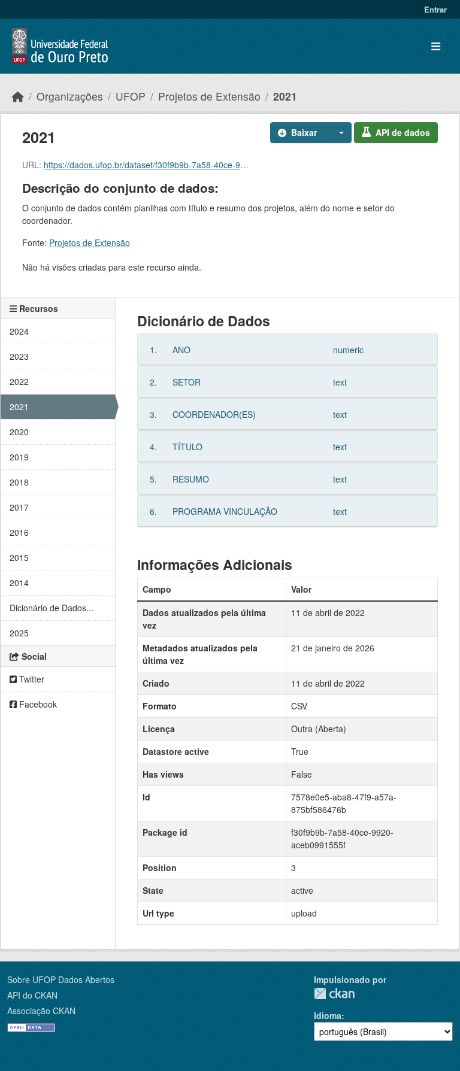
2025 (19, 633)
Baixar (304, 132)
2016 (19, 532)
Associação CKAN (41, 1011)
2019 (19, 457)
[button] (338, 132)
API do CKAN (32, 995)
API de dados (403, 132)
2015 (19, 557)
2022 (19, 381)
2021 (285, 96)
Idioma (327, 1015)
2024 (19, 331)
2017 (19, 507)
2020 (19, 432)
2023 (19, 356)
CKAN (334, 993)
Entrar (435, 9)
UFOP (131, 96)
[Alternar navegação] (435, 46)
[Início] (18, 96)
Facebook (37, 704)
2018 (19, 482)
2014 (19, 582)
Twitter (30, 679)
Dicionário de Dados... (51, 608)
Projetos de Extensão (209, 96)
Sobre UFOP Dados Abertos (60, 979)
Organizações (70, 96)
